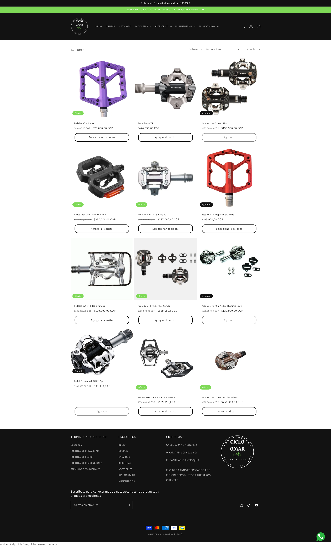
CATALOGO (124, 456)
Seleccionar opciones (102, 137)
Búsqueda (76, 444)
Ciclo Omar (159, 534)
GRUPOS (123, 450)
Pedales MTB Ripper (84, 123)
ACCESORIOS (125, 469)
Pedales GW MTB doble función (90, 306)
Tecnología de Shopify (174, 534)
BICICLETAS (124, 462)
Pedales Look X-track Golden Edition (220, 397)
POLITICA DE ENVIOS (82, 456)
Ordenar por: (196, 49)
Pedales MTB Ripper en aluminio (218, 214)
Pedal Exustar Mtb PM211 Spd (89, 381)
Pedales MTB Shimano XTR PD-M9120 (156, 397)
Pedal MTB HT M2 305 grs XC (152, 214)
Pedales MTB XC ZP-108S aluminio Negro (222, 306)
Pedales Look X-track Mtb (214, 123)
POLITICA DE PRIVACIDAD (85, 450)
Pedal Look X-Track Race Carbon (154, 306)
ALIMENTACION (126, 481)
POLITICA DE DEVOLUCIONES (86, 462)
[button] (143, 26)
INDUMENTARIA (126, 475)
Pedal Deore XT (145, 123)
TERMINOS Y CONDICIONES (85, 469)
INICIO (122, 444)
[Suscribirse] (129, 505)
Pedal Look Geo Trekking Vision (90, 214)
